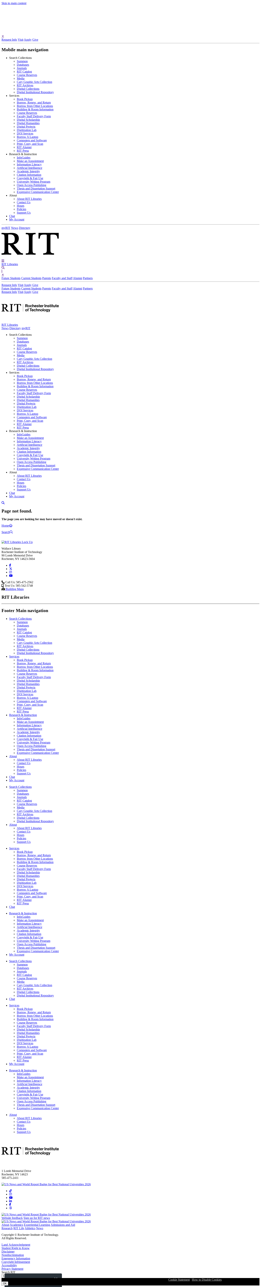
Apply (28, 39)
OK (5, 1283)
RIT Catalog (24, 71)
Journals (22, 68)
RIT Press (23, 150)
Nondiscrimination (13, 1255)
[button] (3, 260)
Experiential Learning (37, 1224)
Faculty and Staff (62, 278)
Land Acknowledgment (16, 1244)
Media (20, 78)
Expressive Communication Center (38, 192)
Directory (24, 228)
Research (7, 1228)
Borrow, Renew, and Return (34, 102)
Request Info (9, 39)
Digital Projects (26, 126)
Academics (16, 1224)
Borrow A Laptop (27, 137)
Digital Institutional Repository (35, 92)
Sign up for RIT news (37, 1218)
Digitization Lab (26, 130)
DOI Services (25, 133)
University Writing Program (33, 181)
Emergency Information (16, 1258)
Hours (20, 205)
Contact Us (23, 202)
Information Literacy (29, 164)
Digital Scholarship (28, 119)
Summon (22, 61)
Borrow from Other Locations (35, 106)
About (5, 1224)
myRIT (6, 228)
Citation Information (29, 174)
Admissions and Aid (63, 1224)
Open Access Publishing (31, 185)
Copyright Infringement (16, 1261)
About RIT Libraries (29, 198)
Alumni (77, 278)
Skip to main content (14, 3)
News (14, 228)
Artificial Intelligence (29, 167)
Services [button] (14, 95)
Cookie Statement (179, 1279)
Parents (46, 278)
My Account (16, 219)
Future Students (11, 278)
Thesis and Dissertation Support (36, 188)
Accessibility (9, 1265)
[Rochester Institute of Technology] (30, 257)
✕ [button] (3, 36)
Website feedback (12, 1218)
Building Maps (14, 589)
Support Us (24, 212)
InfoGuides (23, 157)
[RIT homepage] (30, 321)
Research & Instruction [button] (23, 154)
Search (6, 532)
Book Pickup (25, 99)
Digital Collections (28, 88)
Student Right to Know (16, 1248)
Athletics (30, 1228)
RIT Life (18, 1228)
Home (5, 525)
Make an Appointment (30, 161)
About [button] (13, 195)
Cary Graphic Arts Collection (34, 82)
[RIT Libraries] (17, 542)
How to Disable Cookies (207, 1279)
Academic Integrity (28, 171)
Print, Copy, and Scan (30, 143)
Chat (12, 216)
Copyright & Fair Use (30, 178)
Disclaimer (8, 1251)
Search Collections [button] (20, 57)
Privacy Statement (12, 1268)
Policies (21, 209)
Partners (88, 278)
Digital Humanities (28, 123)
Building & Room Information (35, 109)
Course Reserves (27, 75)
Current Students (31, 278)
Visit (20, 39)
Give (35, 39)
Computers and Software (32, 140)
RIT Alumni (24, 147)
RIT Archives (25, 85)
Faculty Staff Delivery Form (34, 116)
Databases (23, 64)
